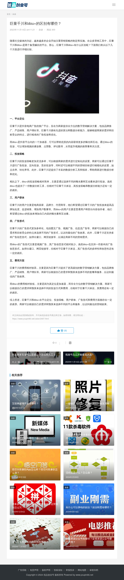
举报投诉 (70, 570)
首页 (8, 14)
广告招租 (22, 570)
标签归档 (94, 570)
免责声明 (34, 570)
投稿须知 (58, 570)
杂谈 (41, 29)
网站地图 (82, 570)
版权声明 (46, 570)
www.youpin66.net (84, 574)
